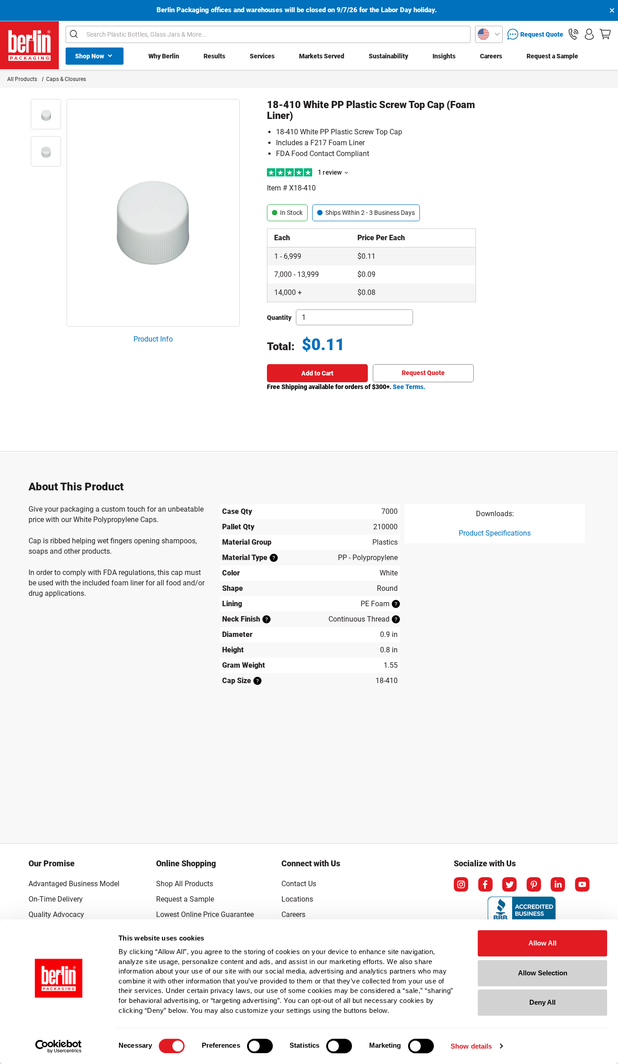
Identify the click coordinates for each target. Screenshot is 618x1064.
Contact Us (298, 883)
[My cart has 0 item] (605, 34)
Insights (444, 56)
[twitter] (509, 884)
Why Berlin (163, 56)
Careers (491, 56)
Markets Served (321, 56)
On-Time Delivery (56, 899)
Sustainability (388, 56)
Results (214, 56)
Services (262, 56)
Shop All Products (184, 883)
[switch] (260, 1046)
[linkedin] (558, 884)
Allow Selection (542, 973)
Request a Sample (552, 56)
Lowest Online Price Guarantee (205, 914)
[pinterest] (534, 884)
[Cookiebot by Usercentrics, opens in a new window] (58, 1046)
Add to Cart (317, 373)
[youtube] (582, 884)
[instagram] (461, 884)
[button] (573, 34)
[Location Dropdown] (489, 34)
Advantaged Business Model (74, 883)
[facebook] (485, 884)
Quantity (279, 317)
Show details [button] (471, 1046)
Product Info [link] (153, 339)
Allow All (542, 943)
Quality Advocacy (56, 914)
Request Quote (423, 372)
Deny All (542, 1002)
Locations (297, 899)
